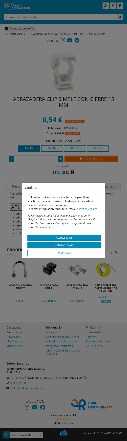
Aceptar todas (64, 237)
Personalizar (64, 252)
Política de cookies (86, 209)
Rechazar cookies (64, 245)
